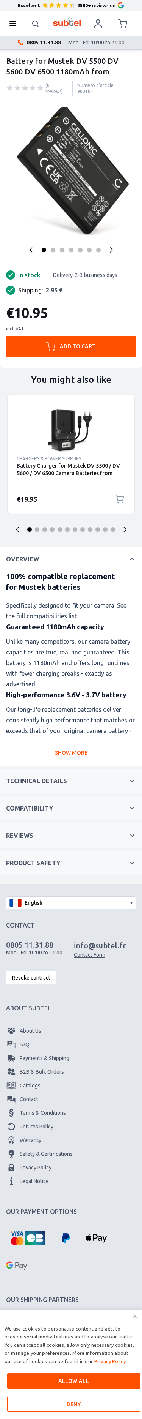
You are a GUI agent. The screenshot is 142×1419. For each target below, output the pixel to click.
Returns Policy (36, 1127)
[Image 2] (53, 249)
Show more (71, 753)
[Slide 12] (113, 529)
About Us (30, 1031)
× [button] (135, 1316)
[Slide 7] (75, 529)
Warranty (30, 1140)
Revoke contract (31, 978)
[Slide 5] (60, 529)
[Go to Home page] (67, 21)
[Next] (111, 250)
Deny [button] (74, 1404)
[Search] (35, 23)
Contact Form (89, 955)
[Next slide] (125, 529)
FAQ (25, 1044)
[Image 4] (71, 249)
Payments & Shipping (44, 1058)
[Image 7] (98, 249)
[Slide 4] (52, 529)
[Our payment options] (27, 1238)
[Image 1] (43, 249)
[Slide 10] (97, 529)
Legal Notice (34, 1181)
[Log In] (98, 23)
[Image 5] (80, 249)
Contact (29, 1099)
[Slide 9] (90, 529)
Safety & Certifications (46, 1154)
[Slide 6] (67, 529)
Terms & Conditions (43, 1113)
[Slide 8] (82, 529)
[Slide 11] (105, 529)
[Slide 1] (29, 529)
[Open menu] (15, 23)
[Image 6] (89, 249)
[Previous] (31, 250)
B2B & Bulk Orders (42, 1072)
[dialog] (71, 1364)
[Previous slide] (17, 529)
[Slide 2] (37, 529)
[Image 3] (62, 249)
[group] (25, 88)
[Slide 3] (44, 529)
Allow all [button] (73, 1381)
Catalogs (30, 1085)
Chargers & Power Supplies (49, 458)
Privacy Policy (35, 1168)
